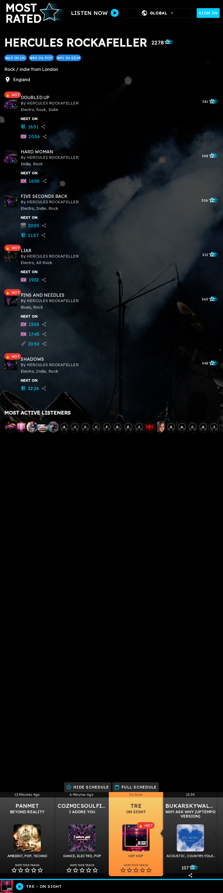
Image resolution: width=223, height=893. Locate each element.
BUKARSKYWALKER (193, 805)
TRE (136, 805)
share (43, 126)
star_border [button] (14, 870)
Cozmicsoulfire (83, 805)
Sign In (208, 13)
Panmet (27, 805)
